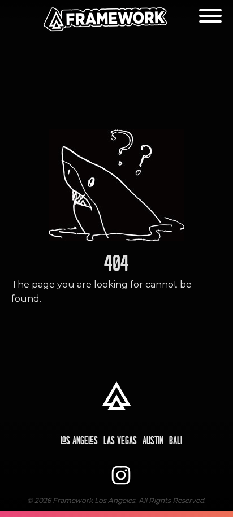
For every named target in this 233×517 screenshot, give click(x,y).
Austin (153, 441)
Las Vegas (120, 441)
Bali (175, 441)
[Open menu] (210, 16)
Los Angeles (79, 441)
